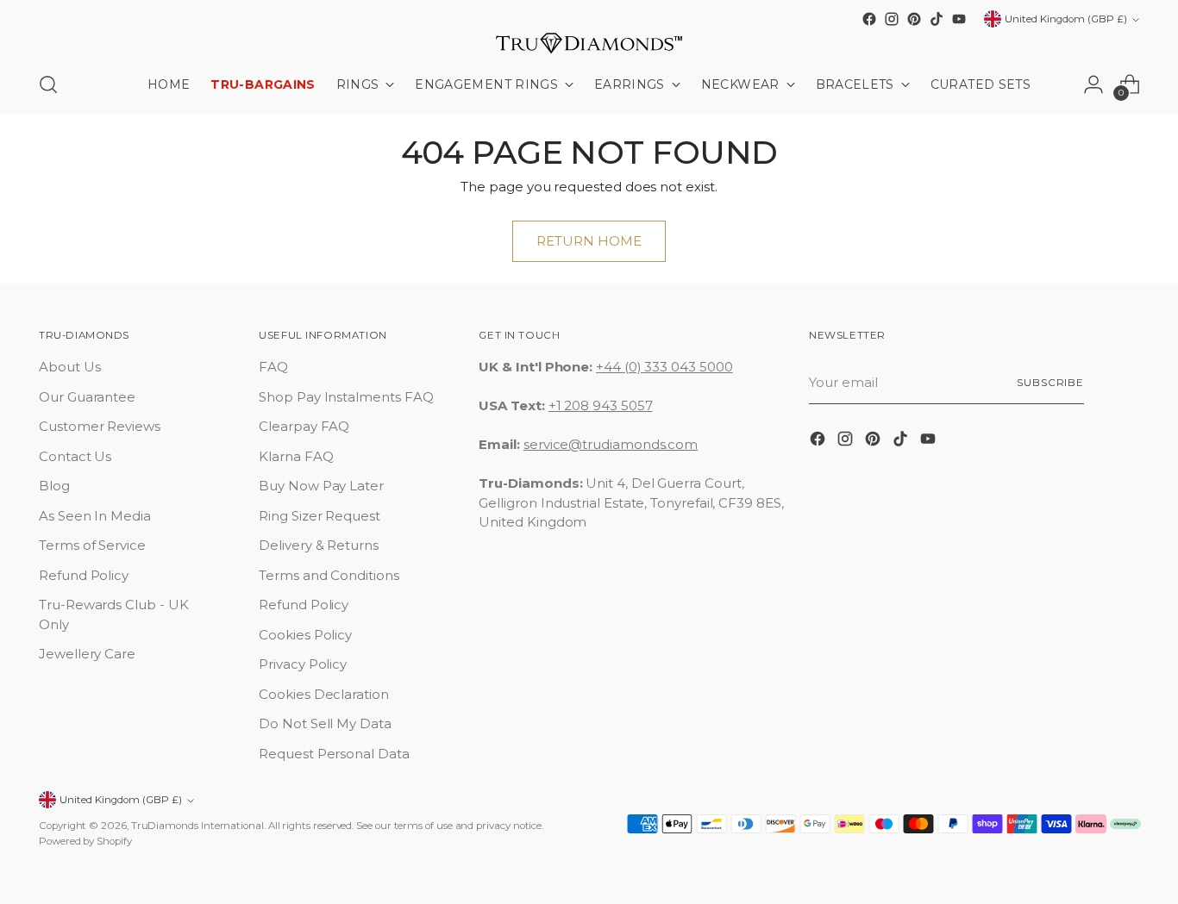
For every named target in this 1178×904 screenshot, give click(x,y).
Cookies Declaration (324, 694)
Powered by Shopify (85, 841)
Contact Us (75, 456)
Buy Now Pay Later (321, 485)
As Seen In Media (95, 516)
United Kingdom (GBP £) (1066, 19)
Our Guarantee (87, 397)
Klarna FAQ (296, 456)
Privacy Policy (303, 664)
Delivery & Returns (319, 545)
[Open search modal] (48, 84)
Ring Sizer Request (319, 516)
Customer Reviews (99, 426)
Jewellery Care (87, 653)
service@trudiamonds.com (610, 444)
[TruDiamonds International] (589, 43)
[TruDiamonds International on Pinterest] (914, 19)
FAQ (273, 366)
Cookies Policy (305, 635)
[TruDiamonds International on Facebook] (869, 19)
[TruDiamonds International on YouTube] (959, 19)
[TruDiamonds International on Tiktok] (936, 19)
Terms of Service (92, 545)
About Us (69, 366)
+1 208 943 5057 (600, 405)
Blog (54, 485)
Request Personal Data (334, 753)
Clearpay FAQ (304, 426)
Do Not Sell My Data (325, 723)
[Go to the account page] (1093, 84)
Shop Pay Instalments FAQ (346, 397)
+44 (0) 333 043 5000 (664, 366)
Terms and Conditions (329, 575)
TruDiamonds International (197, 826)
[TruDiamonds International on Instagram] (891, 19)
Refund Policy (83, 575)
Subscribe (1050, 383)
